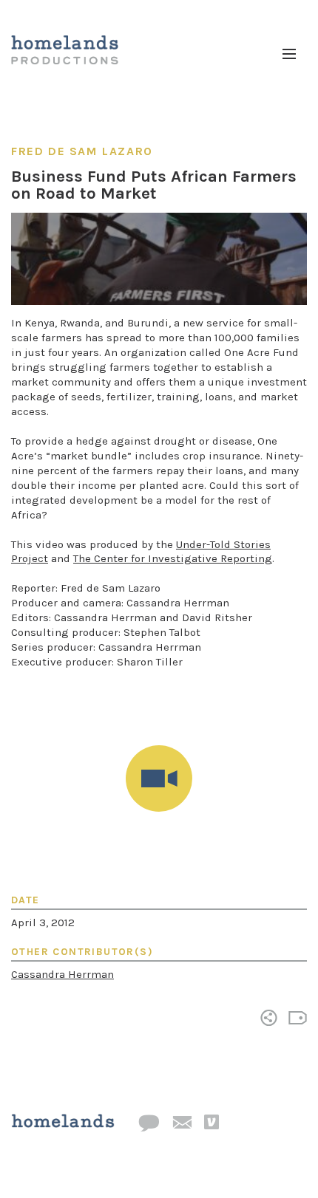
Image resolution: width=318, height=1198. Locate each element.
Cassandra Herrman (62, 974)
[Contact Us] (149, 1123)
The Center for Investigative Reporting (172, 558)
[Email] (181, 1123)
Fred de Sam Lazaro (82, 151)
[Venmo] (211, 1122)
